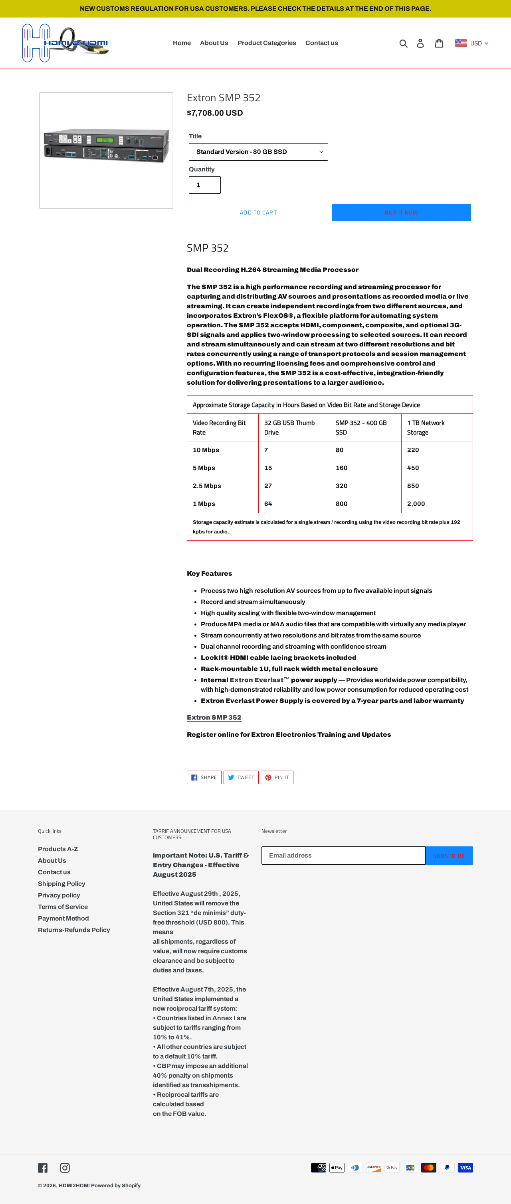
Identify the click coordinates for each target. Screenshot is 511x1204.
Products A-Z (58, 849)
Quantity (202, 169)
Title (195, 136)
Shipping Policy (61, 883)
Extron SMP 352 (214, 717)
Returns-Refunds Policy (74, 930)
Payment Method (63, 918)
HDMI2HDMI (74, 1185)
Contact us (54, 872)
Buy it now (401, 212)
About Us (52, 860)
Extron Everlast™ (260, 680)
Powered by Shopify (116, 1185)
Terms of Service (63, 906)
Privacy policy (59, 895)
